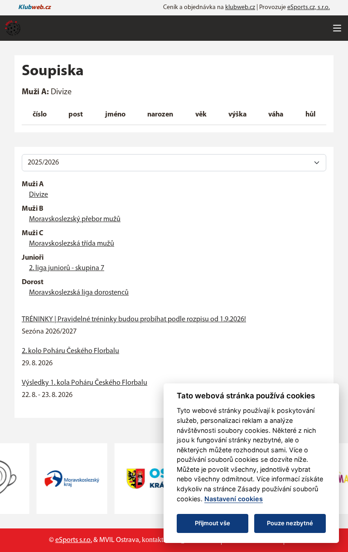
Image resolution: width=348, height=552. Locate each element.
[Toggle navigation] (337, 28)
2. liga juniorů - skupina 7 (66, 268)
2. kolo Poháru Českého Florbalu (70, 351)
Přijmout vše (212, 523)
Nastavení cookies (233, 499)
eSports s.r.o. (73, 540)
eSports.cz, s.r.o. (308, 7)
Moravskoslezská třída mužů (71, 243)
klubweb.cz (240, 7)
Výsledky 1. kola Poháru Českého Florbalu (84, 383)
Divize (38, 195)
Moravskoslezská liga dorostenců (79, 292)
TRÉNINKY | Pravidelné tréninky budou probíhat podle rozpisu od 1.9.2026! (134, 319)
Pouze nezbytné (290, 523)
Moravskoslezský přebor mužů (75, 219)
